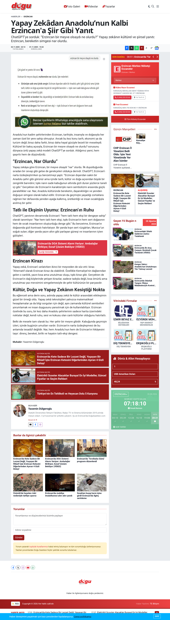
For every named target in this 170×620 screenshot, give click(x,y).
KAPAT (157, 616)
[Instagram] (40, 424)
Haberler (15, 17)
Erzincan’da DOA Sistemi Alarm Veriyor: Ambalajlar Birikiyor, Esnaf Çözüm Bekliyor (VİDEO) (57, 462)
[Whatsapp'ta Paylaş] (136, 48)
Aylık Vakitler (120, 427)
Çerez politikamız (82, 616)
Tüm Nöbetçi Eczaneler (136, 119)
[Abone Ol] (156, 48)
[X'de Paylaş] (131, 48)
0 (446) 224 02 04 (123, 112)
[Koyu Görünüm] (149, 6)
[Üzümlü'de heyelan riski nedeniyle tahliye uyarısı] (28, 482)
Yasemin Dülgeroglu (40, 408)
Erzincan (28, 17)
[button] (153, 57)
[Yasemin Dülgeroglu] (19, 410)
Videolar (93, 6)
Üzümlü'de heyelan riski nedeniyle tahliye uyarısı (24, 494)
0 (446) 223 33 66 (123, 97)
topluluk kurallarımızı (38, 546)
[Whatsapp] (33, 567)
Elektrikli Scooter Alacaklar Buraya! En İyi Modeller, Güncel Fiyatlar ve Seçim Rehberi (146, 198)
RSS (17, 604)
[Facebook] (35, 424)
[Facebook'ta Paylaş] (127, 48)
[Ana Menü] (157, 6)
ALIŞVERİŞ (142, 190)
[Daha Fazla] (142, 48)
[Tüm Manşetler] (155, 129)
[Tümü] (155, 300)
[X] (18, 567)
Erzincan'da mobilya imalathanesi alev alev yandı (58, 494)
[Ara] (152, 6)
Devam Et (32, 420)
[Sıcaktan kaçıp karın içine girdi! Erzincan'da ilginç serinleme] (92, 482)
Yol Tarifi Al (140, 97)
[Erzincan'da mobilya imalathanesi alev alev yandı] (60, 482)
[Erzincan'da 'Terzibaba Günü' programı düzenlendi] (92, 448)
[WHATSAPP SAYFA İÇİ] (61, 121)
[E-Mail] (30, 424)
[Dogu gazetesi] (22, 6)
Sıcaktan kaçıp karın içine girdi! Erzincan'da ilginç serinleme (89, 495)
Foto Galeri (73, 6)
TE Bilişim (154, 604)
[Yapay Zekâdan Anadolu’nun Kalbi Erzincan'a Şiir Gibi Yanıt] (60, 82)
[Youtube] (28, 567)
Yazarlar (110, 6)
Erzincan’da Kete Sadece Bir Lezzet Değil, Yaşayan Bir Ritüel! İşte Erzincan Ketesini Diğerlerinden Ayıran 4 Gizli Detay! (26, 463)
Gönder (19, 537)
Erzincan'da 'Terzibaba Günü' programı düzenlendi (90, 459)
